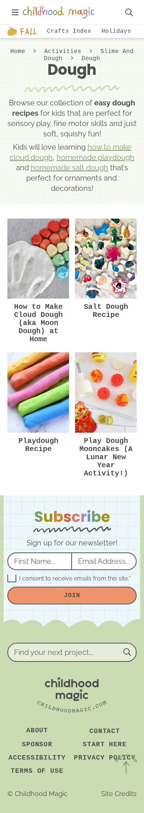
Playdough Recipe (38, 445)
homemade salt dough (69, 167)
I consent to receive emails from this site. (75, 578)
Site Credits (119, 794)
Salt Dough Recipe (106, 311)
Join (72, 595)
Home (17, 51)
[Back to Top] (125, 765)
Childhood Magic (70, 12)
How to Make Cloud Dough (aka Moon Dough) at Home (38, 323)
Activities (62, 51)
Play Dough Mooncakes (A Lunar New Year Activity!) (106, 457)
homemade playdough (95, 157)
